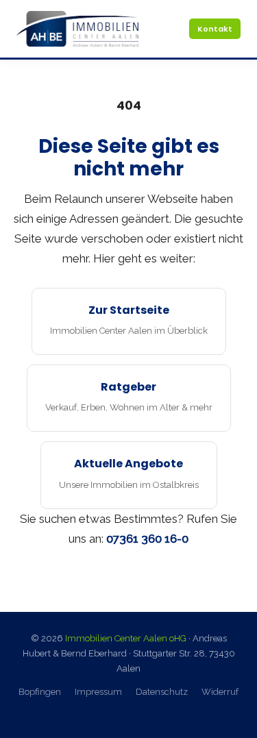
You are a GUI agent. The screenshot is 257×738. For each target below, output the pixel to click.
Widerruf (219, 692)
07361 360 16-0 (147, 538)
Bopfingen (40, 692)
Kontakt (214, 28)
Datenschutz (162, 692)
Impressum (98, 692)
